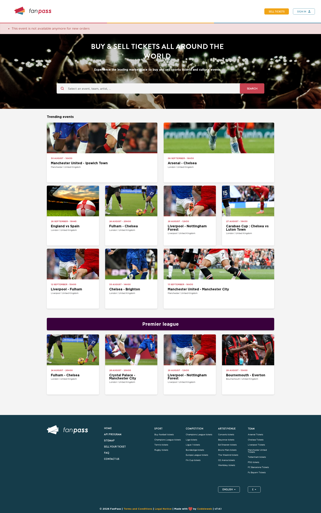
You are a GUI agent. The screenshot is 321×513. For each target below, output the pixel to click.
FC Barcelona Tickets (258, 467)
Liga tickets (191, 440)
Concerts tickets (226, 434)
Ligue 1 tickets (193, 445)
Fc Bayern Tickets (257, 472)
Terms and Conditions (138, 508)
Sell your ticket (115, 446)
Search (252, 88)
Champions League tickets (167, 440)
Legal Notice (163, 508)
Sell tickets (277, 11)
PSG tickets (253, 462)
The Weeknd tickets (228, 455)
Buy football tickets (164, 434)
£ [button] (252, 489)
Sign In (301, 11)
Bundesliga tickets (195, 450)
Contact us (111, 458)
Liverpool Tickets (256, 445)
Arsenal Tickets (255, 434)
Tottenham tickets (257, 457)
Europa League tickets (197, 455)
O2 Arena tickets (226, 460)
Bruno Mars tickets (227, 450)
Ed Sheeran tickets (227, 445)
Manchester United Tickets (257, 451)
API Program (112, 434)
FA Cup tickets (193, 460)
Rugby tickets (161, 450)
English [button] (227, 489)
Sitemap (109, 440)
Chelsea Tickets (255, 440)
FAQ (106, 452)
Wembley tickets (226, 465)
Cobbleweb (204, 508)
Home (108, 428)
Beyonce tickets (226, 440)
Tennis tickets (161, 445)
